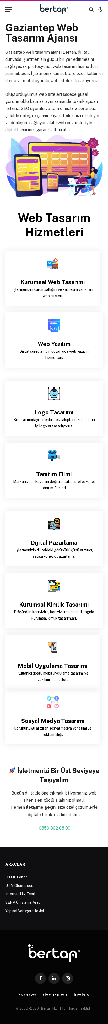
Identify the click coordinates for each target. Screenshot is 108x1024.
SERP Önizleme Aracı (23, 902)
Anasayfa (27, 995)
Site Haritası (55, 995)
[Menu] (8, 9)
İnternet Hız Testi (20, 894)
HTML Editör (16, 877)
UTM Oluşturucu (19, 885)
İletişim (82, 995)
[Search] (91, 9)
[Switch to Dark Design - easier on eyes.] (100, 9)
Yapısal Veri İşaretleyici (24, 911)
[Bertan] (54, 9)
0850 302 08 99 (55, 828)
